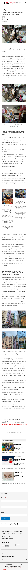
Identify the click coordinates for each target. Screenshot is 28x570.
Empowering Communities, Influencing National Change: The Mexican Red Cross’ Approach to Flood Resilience (19, 460)
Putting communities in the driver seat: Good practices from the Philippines (19, 446)
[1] (12, 73)
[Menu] (4, 3)
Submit (5, 518)
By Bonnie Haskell (18, 476)
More (3, 559)
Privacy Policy (14, 567)
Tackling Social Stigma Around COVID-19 (18, 474)
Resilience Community (7, 19)
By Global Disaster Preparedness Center (11, 466)
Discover (4, 553)
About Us (4, 550)
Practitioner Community (8, 556)
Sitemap (4, 569)
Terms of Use (19, 567)
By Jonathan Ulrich (18, 449)
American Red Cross (7, 567)
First (2, 503)
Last (2, 510)
